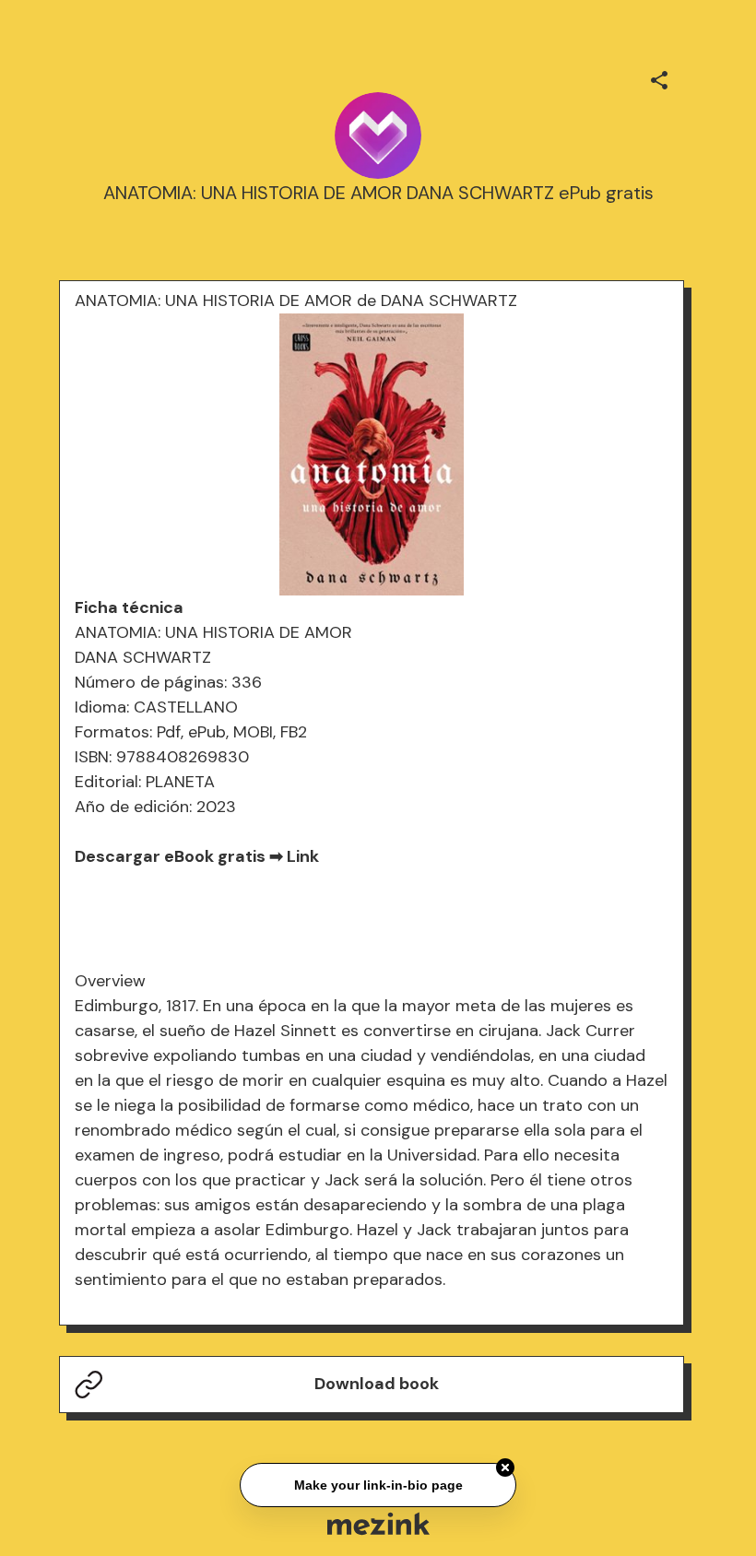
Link (303, 856)
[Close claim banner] (505, 1465)
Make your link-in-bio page (377, 1483)
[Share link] (659, 77)
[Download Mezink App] (378, 1523)
